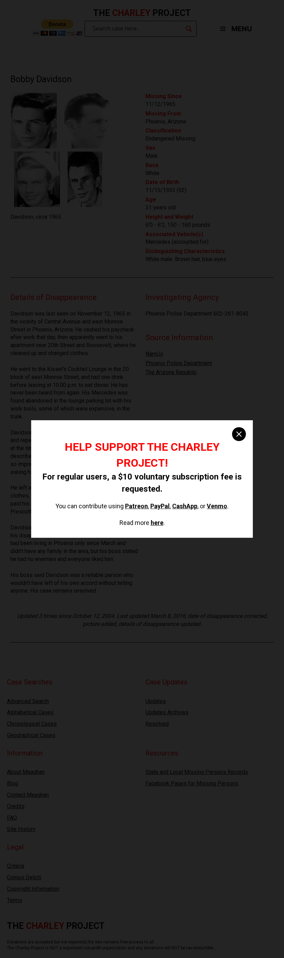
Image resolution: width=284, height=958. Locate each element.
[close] (239, 434)
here (157, 522)
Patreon (136, 506)
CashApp (184, 506)
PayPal (160, 506)
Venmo (217, 506)
